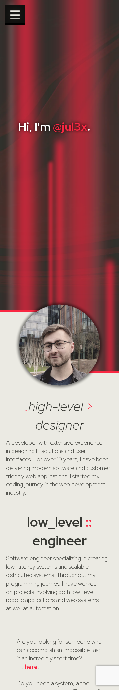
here (31, 667)
